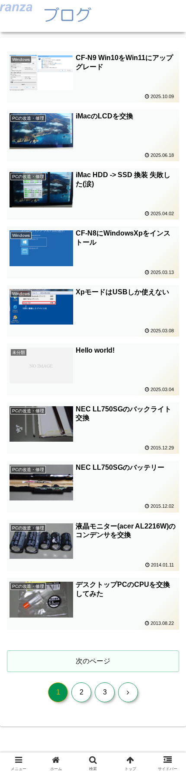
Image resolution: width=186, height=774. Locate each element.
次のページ (93, 661)
